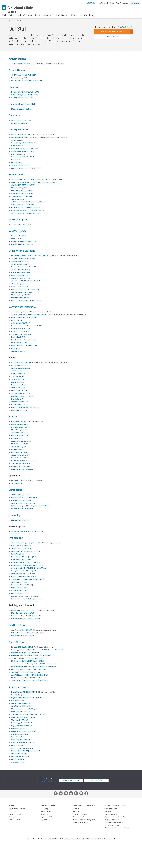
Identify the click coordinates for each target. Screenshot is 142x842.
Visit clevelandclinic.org (87, 15)
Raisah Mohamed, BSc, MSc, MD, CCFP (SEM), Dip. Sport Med (33, 667)
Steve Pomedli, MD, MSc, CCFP (22, 157)
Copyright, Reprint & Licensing (115, 817)
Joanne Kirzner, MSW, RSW (21, 278)
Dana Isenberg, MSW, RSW (20, 272)
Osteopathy (14, 515)
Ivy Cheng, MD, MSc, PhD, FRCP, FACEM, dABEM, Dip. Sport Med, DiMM (37, 650)
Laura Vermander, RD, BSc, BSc (22, 469)
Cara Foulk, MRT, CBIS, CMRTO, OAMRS (26, 616)
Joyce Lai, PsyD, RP (18, 284)
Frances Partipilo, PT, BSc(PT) (22, 585)
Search (136, 3)
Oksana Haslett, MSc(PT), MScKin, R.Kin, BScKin (28, 315)
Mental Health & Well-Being (22, 250)
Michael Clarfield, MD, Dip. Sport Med (25, 652)
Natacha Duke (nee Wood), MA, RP (23, 267)
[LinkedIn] (76, 793)
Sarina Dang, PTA (17, 554)
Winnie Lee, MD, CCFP (19, 199)
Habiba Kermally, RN (18, 385)
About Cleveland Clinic (80, 822)
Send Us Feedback (110, 809)
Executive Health (17, 174)
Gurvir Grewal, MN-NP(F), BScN (23, 717)
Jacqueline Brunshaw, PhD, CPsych (23, 258)
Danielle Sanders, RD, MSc (20, 458)
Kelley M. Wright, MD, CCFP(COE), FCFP (26, 168)
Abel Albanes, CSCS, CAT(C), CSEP (23, 75)
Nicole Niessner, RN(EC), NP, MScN (24, 692)
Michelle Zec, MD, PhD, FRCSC (22, 509)
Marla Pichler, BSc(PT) (19, 588)
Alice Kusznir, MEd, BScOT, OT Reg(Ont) (25, 281)
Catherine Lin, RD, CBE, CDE (21, 441)
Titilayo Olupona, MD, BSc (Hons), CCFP (25, 179)
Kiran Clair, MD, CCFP (19, 188)
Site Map (107, 812)
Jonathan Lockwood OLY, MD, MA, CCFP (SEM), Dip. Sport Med (34, 664)
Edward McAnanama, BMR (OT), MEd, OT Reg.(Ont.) (30, 256)
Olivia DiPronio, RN (18, 374)
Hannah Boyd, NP (17, 700)
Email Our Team (112, 36)
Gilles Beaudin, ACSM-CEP (21, 323)
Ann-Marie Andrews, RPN (20, 368)
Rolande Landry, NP (18, 728)
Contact (73, 15)
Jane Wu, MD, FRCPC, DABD (21, 630)
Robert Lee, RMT (17, 239)
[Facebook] (56, 793)
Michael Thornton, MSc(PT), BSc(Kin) (24, 596)
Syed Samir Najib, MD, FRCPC (22, 97)
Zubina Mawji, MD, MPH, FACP (22, 151)
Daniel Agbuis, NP (17, 695)
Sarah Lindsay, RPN (18, 388)
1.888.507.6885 (90, 3)
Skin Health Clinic (17, 625)
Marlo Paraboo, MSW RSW (21, 295)
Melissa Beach (16, 320)
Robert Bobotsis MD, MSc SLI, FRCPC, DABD (27, 633)
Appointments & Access (17, 809)
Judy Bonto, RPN (17, 371)
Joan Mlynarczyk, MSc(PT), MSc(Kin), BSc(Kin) (28, 579)
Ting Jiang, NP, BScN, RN (20, 720)
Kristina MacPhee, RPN (19, 390)
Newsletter (110, 3)
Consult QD (45, 809)
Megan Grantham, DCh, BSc (21, 109)
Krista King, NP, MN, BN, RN (21, 723)
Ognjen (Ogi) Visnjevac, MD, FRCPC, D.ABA (27, 531)
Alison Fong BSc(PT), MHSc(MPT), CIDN (26, 543)
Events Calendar (14, 820)
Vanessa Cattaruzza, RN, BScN (22, 362)
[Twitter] (61, 793)
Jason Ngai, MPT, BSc (19, 582)
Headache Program (18, 219)
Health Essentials (47, 812)
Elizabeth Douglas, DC (19, 123)
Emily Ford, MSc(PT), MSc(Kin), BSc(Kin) (25, 562)
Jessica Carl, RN (17, 140)
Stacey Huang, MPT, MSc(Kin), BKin (24, 571)
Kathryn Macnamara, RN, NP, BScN (23, 731)
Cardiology (14, 87)
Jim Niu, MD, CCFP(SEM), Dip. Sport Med (26, 672)
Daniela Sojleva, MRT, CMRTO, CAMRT (25, 619)
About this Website (111, 814)
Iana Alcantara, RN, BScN (20, 365)
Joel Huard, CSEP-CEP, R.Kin (21, 334)
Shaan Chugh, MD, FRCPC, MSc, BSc (24, 143)
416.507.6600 (125, 27)
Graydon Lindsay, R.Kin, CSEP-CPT (23, 340)
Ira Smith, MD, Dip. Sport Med (22, 647)
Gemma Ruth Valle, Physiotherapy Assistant (26, 599)
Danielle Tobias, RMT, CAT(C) (22, 244)
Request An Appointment (112, 31)
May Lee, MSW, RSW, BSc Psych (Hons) (25, 289)
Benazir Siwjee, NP (18, 745)
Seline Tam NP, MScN (19, 754)
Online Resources (62, 15)
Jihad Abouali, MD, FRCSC (20, 495)
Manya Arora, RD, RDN (19, 424)
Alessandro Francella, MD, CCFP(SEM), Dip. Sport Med (31, 655)
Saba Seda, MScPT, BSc (19, 590)
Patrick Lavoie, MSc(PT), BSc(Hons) (24, 576)
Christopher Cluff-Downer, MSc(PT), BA (25, 551)
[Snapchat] (86, 793)
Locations (76, 812)
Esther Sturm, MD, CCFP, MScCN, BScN (25, 207)
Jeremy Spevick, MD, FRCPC (21, 224)
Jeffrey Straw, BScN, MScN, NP (22, 748)
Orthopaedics (15, 489)
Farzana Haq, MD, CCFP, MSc (22, 191)
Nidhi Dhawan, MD (18, 146)
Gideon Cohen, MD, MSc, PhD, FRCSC (24, 95)
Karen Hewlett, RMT (18, 236)
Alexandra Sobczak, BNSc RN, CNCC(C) (25, 407)
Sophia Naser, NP (17, 737)
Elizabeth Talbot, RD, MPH (21, 466)
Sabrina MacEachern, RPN (20, 393)
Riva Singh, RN (16, 162)
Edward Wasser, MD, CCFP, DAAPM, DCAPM (27, 210)
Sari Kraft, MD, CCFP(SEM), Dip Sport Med (26, 658)
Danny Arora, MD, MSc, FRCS (21, 500)
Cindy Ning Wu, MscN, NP (20, 740)
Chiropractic (15, 115)
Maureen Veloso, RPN (19, 410)
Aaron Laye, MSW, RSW (19, 286)
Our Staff (11, 15)
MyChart (102, 3)
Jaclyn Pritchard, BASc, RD (20, 455)
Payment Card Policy (111, 825)
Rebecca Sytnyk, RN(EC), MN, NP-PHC (25, 751)
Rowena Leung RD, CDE (19, 435)
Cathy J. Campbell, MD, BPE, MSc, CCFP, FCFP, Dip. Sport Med (33, 182)
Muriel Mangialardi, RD (19, 444)
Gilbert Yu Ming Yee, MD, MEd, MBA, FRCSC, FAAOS (30, 506)
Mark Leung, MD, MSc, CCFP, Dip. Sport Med (27, 661)
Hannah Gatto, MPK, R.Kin (20, 329)
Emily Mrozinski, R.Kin (19, 343)
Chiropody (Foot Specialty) (22, 104)
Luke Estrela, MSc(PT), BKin (21, 560)
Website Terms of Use (112, 820)
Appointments (48, 15)
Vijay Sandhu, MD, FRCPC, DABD (23, 636)
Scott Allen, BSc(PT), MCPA (21, 546)
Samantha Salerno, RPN (19, 402)
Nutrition (13, 416)
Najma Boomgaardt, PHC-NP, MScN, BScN (26, 698)
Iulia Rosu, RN (16, 160)
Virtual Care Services (19, 687)
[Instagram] (71, 793)
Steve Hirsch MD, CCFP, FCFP (22, 193)
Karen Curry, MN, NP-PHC (21, 712)
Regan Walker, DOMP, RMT (21, 520)
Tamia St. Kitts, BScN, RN (20, 165)
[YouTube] (66, 793)
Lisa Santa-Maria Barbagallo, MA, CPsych (26, 300)
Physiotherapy (16, 537)
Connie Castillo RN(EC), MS (21, 703)
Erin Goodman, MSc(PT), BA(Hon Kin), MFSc (27, 565)
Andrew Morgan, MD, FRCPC (21, 292)
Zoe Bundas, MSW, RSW (19, 261)
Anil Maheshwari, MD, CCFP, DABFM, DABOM (28, 202)
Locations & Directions (25, 15)
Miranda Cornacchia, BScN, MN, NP (24, 709)
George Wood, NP (17, 762)
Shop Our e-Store (122, 3)
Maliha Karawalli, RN (18, 382)
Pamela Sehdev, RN (18, 404)
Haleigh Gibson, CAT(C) (19, 78)
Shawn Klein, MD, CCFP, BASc (22, 196)
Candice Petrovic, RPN (19, 137)
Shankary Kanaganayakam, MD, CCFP (24, 148)
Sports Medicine (17, 642)
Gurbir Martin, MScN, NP (20, 734)
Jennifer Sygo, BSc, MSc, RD (21, 463)
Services (38, 15)
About (4, 15)
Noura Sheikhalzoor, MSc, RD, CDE (23, 461)
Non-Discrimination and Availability (116, 828)
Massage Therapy (17, 231)
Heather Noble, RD (18, 449)
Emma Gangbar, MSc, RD (20, 427)
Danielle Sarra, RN (17, 399)
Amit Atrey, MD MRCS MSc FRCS (23, 503)
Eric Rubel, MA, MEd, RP (20, 298)
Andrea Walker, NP (18, 759)
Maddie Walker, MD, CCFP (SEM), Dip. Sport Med (29, 678)
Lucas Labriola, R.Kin (18, 337)
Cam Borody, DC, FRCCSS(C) (21, 120)
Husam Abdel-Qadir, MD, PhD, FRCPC (25, 92)
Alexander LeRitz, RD (18, 433)
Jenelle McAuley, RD (18, 447)
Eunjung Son (15, 348)
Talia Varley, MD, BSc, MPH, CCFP (23, 64)
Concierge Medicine (18, 129)
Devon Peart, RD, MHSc (19, 452)
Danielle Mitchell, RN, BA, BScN (22, 396)
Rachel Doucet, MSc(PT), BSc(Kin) (23, 557)
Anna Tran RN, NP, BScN (20, 756)
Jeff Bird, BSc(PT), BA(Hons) (21, 548)
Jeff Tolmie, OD (16, 483)
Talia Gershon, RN (17, 379)
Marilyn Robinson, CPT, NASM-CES (24, 345)
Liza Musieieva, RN (18, 154)
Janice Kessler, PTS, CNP (20, 312)
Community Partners (80, 814)
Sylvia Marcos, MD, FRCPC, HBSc (23, 205)
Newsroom (44, 814)
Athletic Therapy (17, 70)
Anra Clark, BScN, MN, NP (20, 706)
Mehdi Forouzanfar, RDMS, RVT (22, 613)
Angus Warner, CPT (18, 351)
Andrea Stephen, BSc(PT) (20, 593)
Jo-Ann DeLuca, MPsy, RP (20, 264)
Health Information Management (84, 820)
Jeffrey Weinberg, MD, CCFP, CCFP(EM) (26, 213)
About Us (76, 809)
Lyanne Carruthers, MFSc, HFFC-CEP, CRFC (26, 326)
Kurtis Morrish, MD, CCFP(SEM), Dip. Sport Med (28, 669)
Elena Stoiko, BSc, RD (18, 421)
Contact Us (12, 812)
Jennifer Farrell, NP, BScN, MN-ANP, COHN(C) (28, 714)
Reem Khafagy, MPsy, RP (20, 275)
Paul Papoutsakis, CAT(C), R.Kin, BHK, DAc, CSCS (29, 81)
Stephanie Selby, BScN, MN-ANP (23, 742)
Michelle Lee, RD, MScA (19, 430)
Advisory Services (17, 58)
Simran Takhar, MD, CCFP (20, 134)
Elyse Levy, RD (16, 438)
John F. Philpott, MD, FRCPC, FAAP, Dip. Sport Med (29, 675)
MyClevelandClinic (47, 817)
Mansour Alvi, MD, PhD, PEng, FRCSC (24, 497)
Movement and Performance (22, 307)
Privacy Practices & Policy (113, 822)
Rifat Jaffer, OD (16, 480)
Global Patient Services (81, 817)
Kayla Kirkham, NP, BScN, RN (21, 726)
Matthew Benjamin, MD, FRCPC (22, 610)
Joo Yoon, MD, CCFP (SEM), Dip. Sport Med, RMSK (29, 681)
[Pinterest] (81, 793)
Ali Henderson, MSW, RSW (20, 270)
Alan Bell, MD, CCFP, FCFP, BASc (23, 185)
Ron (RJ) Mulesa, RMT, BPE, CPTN (23, 241)
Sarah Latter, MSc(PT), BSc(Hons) (23, 574)
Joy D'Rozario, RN (17, 376)
